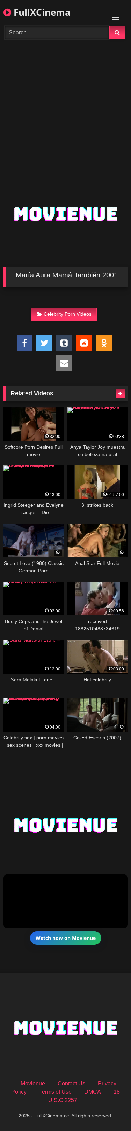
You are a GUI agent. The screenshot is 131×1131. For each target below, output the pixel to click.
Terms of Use (55, 1092)
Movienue (33, 1083)
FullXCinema (41, 12)
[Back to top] (109, 1110)
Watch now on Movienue (66, 938)
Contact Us (71, 1083)
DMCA (92, 1092)
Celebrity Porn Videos (68, 314)
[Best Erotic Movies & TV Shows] (65, 82)
